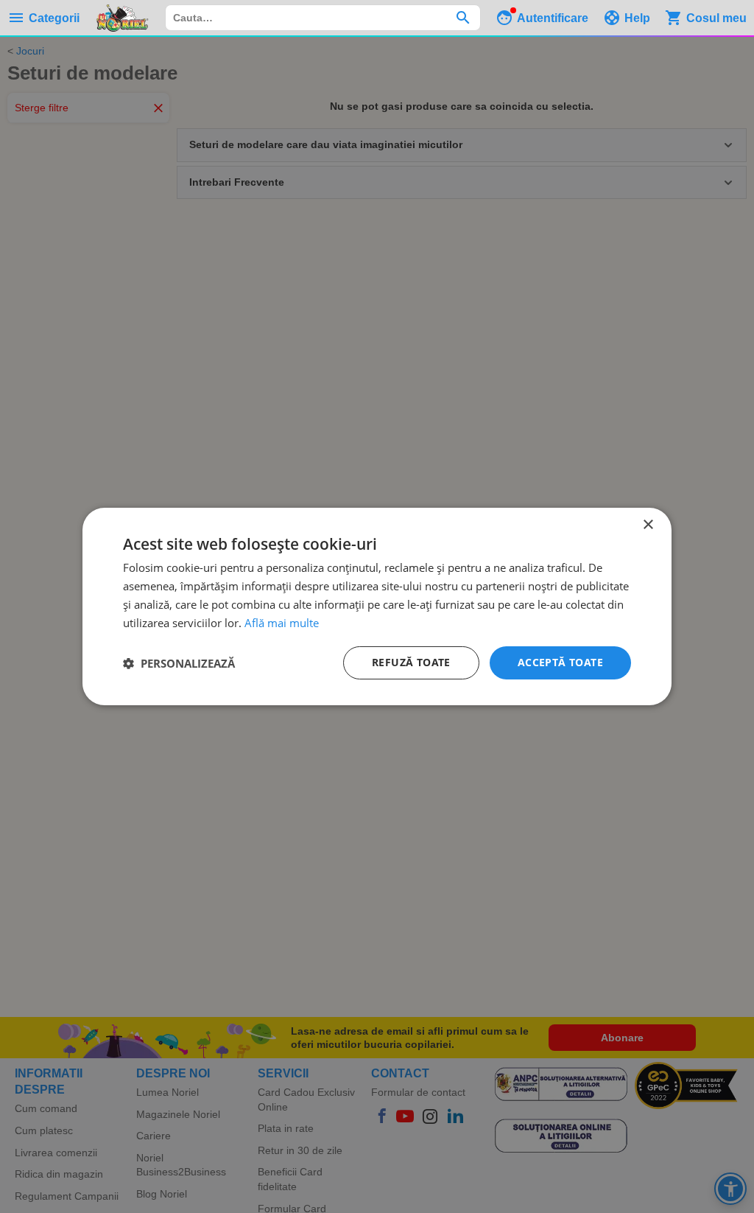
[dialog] (377, 606)
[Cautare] (463, 17)
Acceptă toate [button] (560, 662)
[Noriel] (122, 17)
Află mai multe (281, 622)
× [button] (647, 525)
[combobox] (323, 17)
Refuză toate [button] (411, 662)
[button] (179, 663)
